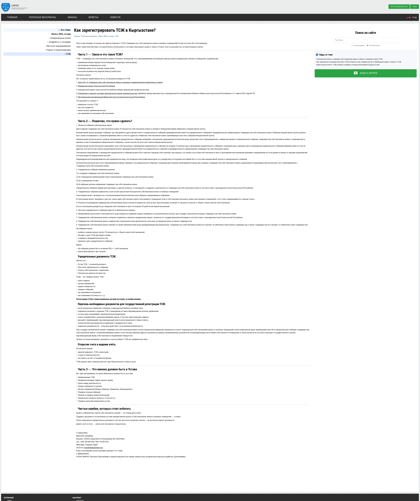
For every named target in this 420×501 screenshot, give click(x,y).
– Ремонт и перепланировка (58, 50)
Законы (72, 17)
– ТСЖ (68, 54)
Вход (414, 6)
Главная (12, 17)
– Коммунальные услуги (60, 38)
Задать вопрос (369, 73)
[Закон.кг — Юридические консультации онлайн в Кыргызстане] (14, 7)
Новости (115, 17)
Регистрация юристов (399, 6)
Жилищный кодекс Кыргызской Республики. (96, 86)
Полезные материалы (42, 17)
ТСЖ (116, 36)
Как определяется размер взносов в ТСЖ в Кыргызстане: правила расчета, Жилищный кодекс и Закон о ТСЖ (358, 62)
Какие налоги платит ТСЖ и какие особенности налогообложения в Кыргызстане (348, 65)
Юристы (93, 17)
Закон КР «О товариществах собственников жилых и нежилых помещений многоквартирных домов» (120, 82)
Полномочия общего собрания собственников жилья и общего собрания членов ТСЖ (349, 59)
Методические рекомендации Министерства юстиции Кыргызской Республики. (111, 97)
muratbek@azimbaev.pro (93, 448)
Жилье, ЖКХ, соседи (61, 34)
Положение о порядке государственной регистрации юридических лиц (107, 93)
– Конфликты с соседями (59, 42)
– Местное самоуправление (58, 46)
